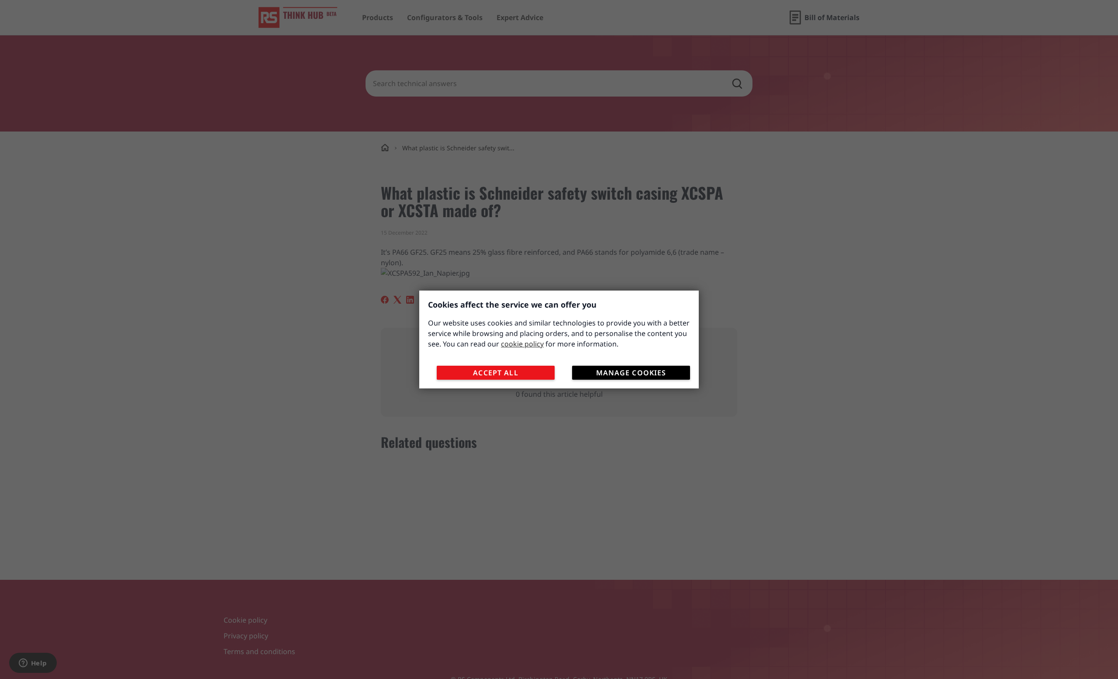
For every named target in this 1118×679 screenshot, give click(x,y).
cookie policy (522, 344)
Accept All (495, 373)
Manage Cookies (631, 373)
